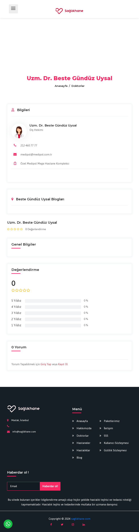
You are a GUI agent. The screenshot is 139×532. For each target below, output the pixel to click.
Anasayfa (61, 86)
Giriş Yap (46, 364)
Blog (79, 457)
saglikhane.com (80, 518)
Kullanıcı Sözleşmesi (116, 442)
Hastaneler (83, 442)
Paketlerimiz (112, 421)
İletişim (108, 428)
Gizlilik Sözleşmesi (115, 450)
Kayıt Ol (63, 364)
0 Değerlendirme (35, 229)
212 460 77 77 (28, 145)
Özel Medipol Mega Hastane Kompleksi (44, 163)
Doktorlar (83, 435)
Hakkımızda (84, 428)
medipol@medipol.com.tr (36, 154)
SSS (106, 435)
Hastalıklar (83, 450)
